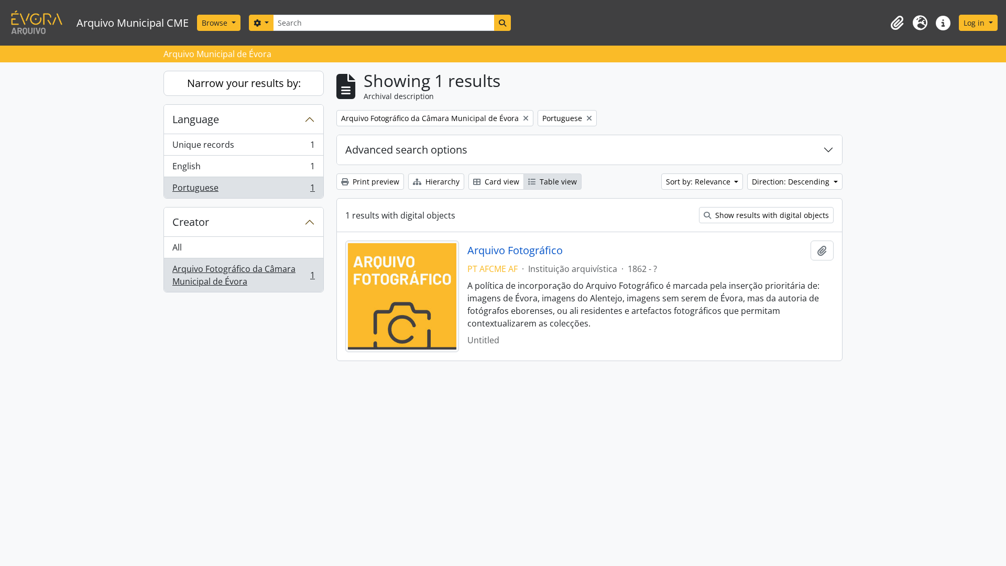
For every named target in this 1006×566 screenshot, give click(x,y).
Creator (190, 222)
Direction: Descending (792, 182)
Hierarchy (441, 182)
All (177, 247)
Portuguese (243, 190)
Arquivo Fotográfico (515, 250)
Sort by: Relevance (699, 182)
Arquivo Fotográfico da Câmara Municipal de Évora (243, 275)
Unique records (243, 147)
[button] (897, 23)
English (243, 168)
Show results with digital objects (771, 215)
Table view (557, 182)
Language (195, 119)
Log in (975, 23)
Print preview (375, 182)
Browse (215, 23)
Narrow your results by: (244, 83)
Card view (501, 182)
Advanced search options (406, 150)
